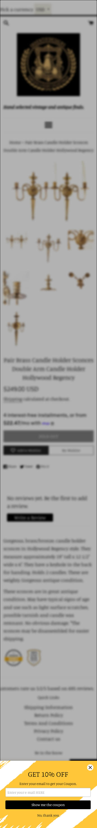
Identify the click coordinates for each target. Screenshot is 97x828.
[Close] (90, 767)
